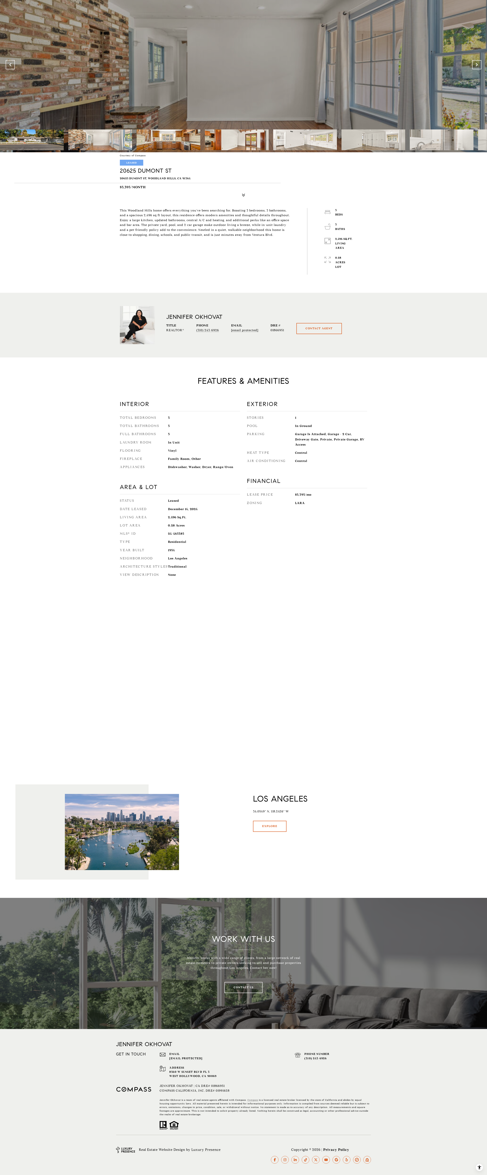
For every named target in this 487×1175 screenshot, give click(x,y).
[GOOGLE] (336, 1160)
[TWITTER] (316, 1160)
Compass (252, 1099)
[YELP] (346, 1160)
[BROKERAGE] (357, 1160)
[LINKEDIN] (295, 1160)
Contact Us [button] (243, 987)
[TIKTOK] (305, 1160)
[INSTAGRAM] (285, 1160)
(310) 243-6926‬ (315, 1058)
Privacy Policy (336, 1150)
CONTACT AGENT (319, 328)
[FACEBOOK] (275, 1160)
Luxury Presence (206, 1150)
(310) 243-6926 (207, 330)
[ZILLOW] (367, 1160)
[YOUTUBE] (326, 1160)
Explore (269, 826)
